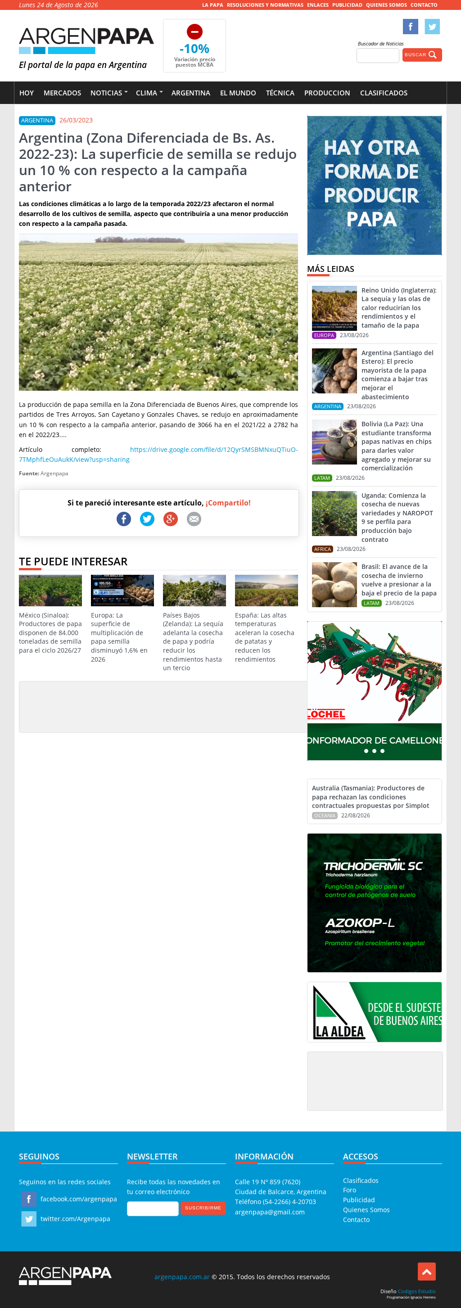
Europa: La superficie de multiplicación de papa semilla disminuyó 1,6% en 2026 (119, 637)
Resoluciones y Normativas (265, 4)
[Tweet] (147, 519)
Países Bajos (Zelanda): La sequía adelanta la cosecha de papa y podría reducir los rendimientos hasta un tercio (193, 641)
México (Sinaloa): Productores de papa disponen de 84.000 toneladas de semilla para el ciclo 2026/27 (50, 632)
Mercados (62, 92)
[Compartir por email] (194, 519)
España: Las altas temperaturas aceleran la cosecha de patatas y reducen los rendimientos (264, 637)
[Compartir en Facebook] (124, 519)
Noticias (106, 92)
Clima (146, 92)
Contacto (424, 4)
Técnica (280, 92)
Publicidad (347, 4)
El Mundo (238, 92)
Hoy (26, 92)
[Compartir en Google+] (170, 519)
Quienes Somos (386, 4)
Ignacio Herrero (423, 1296)
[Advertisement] (187, 706)
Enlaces (318, 4)
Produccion (327, 92)
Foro (349, 1190)
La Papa (212, 4)
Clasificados (383, 92)
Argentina (191, 92)
